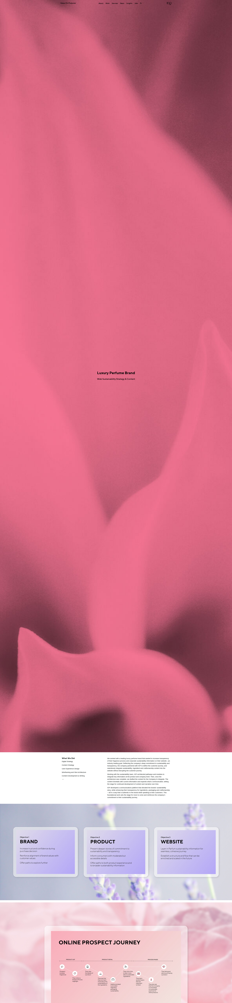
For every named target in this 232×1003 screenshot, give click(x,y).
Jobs (136, 3)
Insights (129, 3)
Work (107, 3)
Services (115, 3)
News (122, 3)
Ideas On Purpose (68, 3)
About (101, 3)
